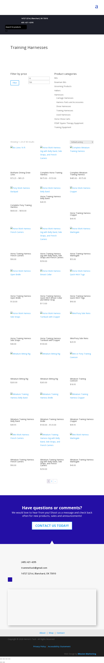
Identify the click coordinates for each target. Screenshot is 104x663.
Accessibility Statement (59, 646)
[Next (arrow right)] (4, 662)
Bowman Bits (60, 82)
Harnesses (59, 94)
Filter (15, 82)
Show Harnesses (63, 106)
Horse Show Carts (62, 119)
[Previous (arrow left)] (1, 662)
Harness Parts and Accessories (69, 102)
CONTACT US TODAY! (52, 525)
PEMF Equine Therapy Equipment (68, 123)
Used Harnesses (63, 114)
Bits (56, 78)
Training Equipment (62, 127)
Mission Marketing (87, 654)
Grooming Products (63, 86)
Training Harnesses (64, 110)
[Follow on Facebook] (10, 579)
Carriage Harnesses (64, 98)
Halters (57, 90)
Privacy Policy (39, 646)
